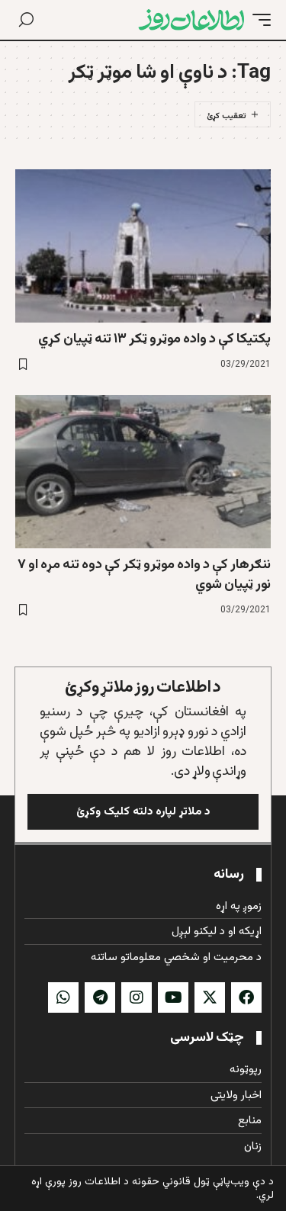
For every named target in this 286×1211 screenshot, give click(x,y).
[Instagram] (136, 997)
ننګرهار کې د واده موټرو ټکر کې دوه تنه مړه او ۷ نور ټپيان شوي (144, 574)
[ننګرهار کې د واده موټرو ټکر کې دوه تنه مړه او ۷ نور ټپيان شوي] (143, 471)
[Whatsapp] (63, 997)
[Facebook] (246, 997)
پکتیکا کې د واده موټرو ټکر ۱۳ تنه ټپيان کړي (154, 339)
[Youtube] (173, 997)
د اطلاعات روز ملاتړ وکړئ (143, 687)
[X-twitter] (209, 997)
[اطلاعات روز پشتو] (191, 20)
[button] (258, 20)
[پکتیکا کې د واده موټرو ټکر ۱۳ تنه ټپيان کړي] (143, 246)
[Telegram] (100, 997)
